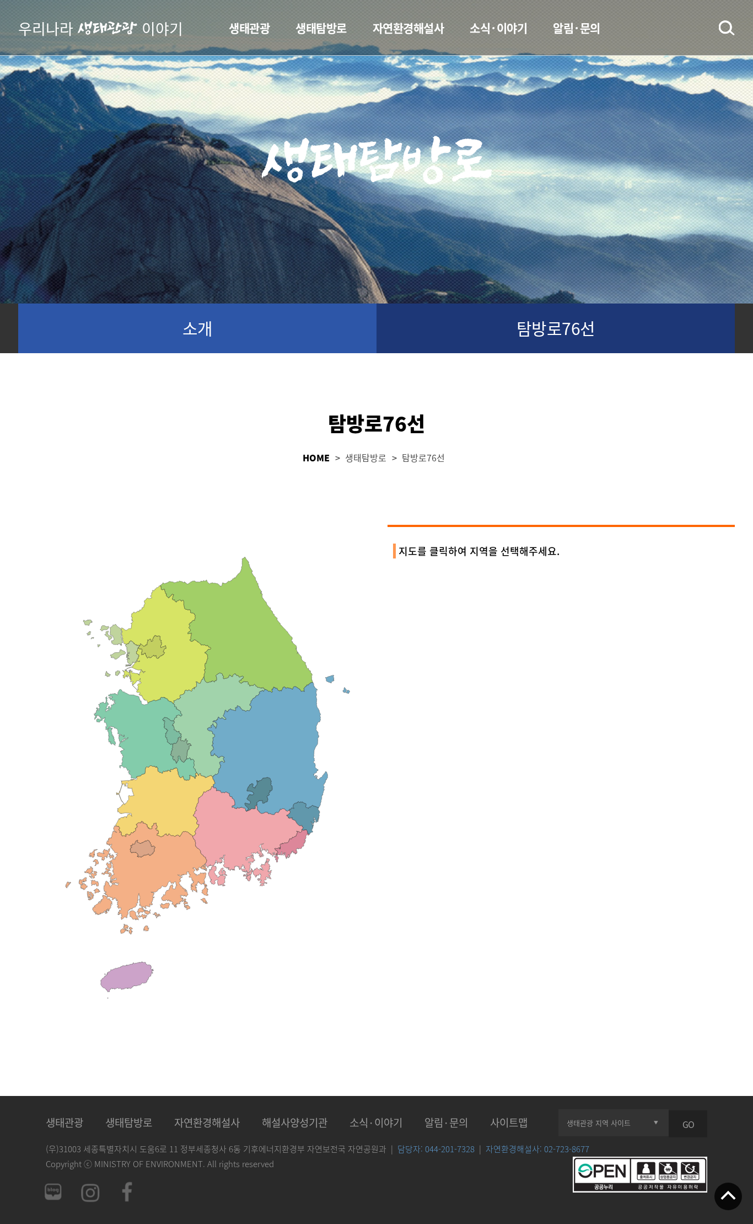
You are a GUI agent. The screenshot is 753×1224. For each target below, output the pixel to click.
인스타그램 (90, 1191)
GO (688, 1124)
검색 (727, 28)
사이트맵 (509, 1122)
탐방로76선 (556, 328)
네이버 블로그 (52, 1191)
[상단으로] (728, 1198)
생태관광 (249, 27)
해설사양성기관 (294, 1122)
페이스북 (127, 1191)
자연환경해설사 (408, 27)
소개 (197, 328)
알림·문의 (576, 27)
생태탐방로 (321, 27)
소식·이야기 (498, 27)
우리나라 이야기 (100, 28)
